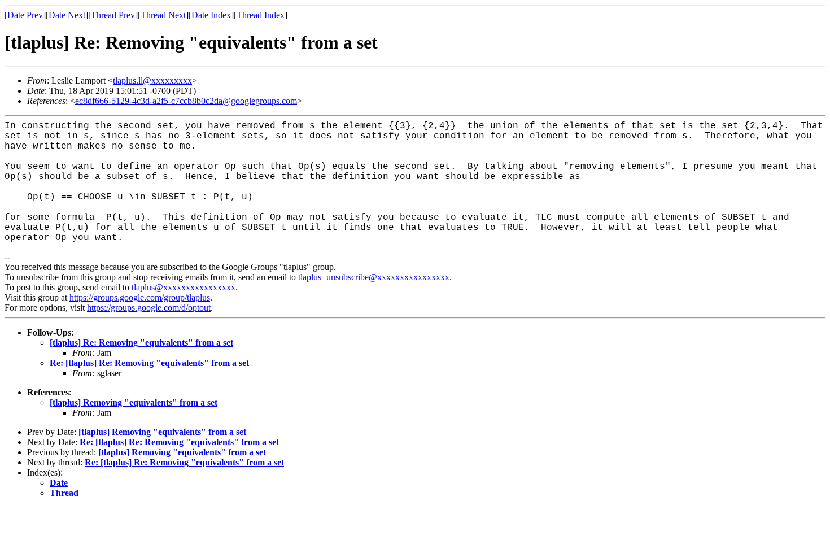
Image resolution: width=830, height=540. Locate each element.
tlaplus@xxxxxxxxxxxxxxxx (183, 287)
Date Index (211, 15)
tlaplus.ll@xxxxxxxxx (152, 80)
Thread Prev (113, 15)
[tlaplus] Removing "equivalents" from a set (133, 402)
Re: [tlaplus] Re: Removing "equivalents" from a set (149, 363)
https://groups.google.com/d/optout (149, 307)
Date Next (67, 15)
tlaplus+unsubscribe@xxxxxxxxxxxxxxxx (373, 277)
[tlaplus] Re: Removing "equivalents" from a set (141, 342)
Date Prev (25, 15)
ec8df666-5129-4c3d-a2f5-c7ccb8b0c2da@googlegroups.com (186, 101)
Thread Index (261, 15)
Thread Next (163, 15)
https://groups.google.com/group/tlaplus (139, 297)
